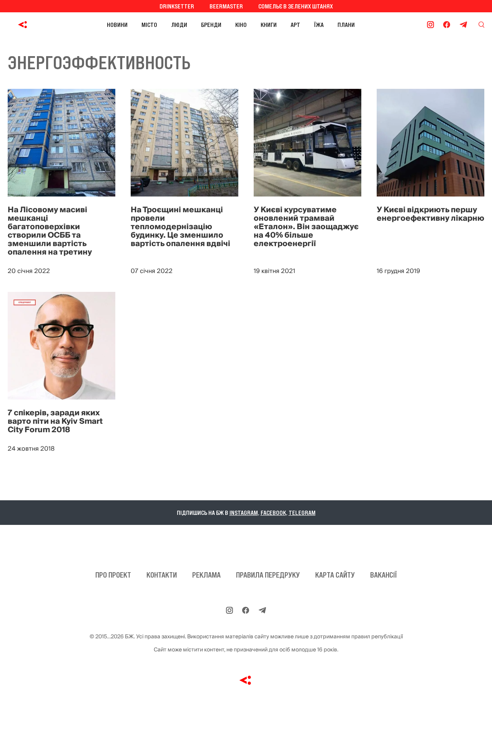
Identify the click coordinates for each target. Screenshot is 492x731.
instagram (243, 512)
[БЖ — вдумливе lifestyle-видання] (24, 24)
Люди (179, 24)
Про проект (113, 575)
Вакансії (383, 575)
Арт (295, 24)
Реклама (206, 575)
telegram (302, 512)
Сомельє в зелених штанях (295, 6)
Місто (149, 24)
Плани (346, 24)
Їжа (319, 24)
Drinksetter (177, 6)
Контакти (161, 575)
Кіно (241, 24)
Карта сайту (335, 575)
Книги (269, 24)
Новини (117, 24)
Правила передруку (268, 575)
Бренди (211, 24)
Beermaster (226, 6)
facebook (273, 512)
